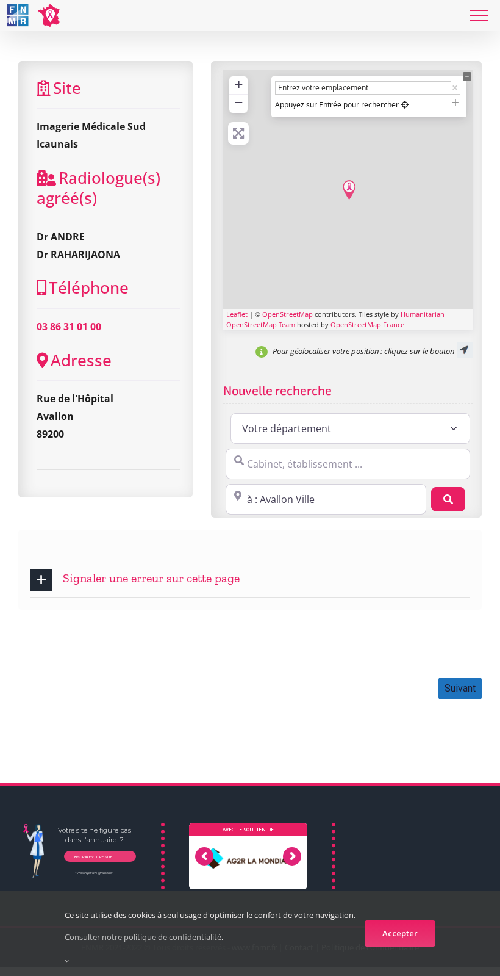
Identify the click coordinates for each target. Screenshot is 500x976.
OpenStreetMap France (367, 324)
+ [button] (239, 84)
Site (67, 88)
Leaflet (237, 314)
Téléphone (89, 287)
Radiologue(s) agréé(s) (98, 188)
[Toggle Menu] (479, 15)
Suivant (460, 688)
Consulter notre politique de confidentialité (143, 936)
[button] (250, 580)
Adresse (81, 360)
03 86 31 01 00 (69, 326)
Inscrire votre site (92, 856)
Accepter (400, 933)
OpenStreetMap (287, 314)
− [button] (239, 102)
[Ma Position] (405, 104)
